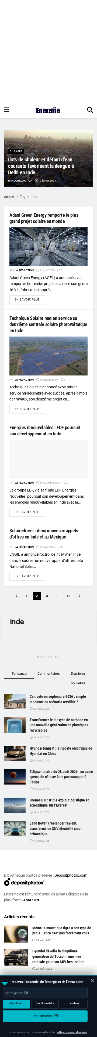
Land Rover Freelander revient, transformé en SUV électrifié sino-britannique (56, 828)
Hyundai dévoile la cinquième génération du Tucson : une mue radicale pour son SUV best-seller (58, 956)
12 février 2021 (47, 180)
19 (68, 596)
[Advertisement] (48, 51)
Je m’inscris (43, 1016)
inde (34, 197)
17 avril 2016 (47, 546)
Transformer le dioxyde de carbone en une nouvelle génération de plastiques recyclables (59, 725)
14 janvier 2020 (48, 379)
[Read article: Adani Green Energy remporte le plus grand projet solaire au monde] (48, 246)
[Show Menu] (6, 110)
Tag (22, 197)
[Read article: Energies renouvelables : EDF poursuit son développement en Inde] (48, 459)
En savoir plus (30, 299)
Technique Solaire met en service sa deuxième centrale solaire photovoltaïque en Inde (48, 324)
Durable (16, 151)
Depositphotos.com (70, 875)
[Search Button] (90, 110)
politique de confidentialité (71, 1032)
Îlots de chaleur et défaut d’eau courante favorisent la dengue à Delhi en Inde (41, 166)
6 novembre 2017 (50, 482)
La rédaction (22, 180)
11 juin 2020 (47, 270)
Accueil (9, 197)
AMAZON (31, 900)
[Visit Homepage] (48, 110)
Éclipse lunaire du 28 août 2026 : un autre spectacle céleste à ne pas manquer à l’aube (61, 776)
